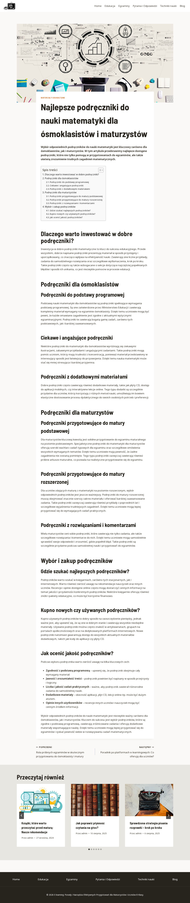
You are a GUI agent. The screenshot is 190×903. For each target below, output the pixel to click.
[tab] (89, 849)
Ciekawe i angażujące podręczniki (67, 185)
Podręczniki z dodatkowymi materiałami (70, 188)
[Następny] (168, 815)
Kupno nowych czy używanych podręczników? (72, 213)
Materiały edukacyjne (53, 98)
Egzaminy (124, 6)
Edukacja (109, 6)
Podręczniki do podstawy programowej (69, 182)
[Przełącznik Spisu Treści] (99, 170)
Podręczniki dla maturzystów (60, 192)
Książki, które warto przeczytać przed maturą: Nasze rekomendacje (37, 827)
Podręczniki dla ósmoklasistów (61, 178)
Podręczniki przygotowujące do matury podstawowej (76, 196)
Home (98, 6)
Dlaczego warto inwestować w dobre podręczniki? (72, 174)
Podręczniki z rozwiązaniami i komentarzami (72, 203)
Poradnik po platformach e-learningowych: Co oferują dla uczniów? (127, 752)
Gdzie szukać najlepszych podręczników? (70, 210)
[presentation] (41, 800)
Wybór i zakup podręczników (60, 206)
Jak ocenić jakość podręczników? (66, 217)
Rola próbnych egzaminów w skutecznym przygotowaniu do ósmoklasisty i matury (60, 752)
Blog (182, 6)
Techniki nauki (168, 6)
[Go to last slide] (21, 815)
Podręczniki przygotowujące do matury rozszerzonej (76, 199)
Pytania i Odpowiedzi (145, 6)
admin (30, 837)
